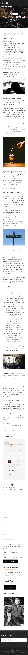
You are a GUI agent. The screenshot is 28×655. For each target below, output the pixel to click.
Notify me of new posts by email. (13, 557)
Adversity (8, 423)
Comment (5, 493)
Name (5, 517)
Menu (23, 3)
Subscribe (10, 587)
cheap (21, 62)
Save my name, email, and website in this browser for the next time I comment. (13, 546)
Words (14, 430)
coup (22, 49)
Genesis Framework (13, 650)
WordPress (4, 651)
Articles (10, 430)
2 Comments (16, 34)
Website (5, 534)
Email (5, 526)
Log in (11, 651)
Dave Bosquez (6, 4)
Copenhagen (14, 64)
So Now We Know (17, 425)
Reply (7, 454)
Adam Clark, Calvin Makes (19, 652)
